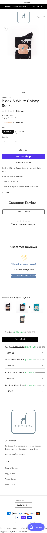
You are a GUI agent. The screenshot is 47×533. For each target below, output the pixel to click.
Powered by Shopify (30, 522)
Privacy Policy (10, 479)
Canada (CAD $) (22, 505)
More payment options (23, 162)
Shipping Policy (11, 473)
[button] (3, 17)
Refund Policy (10, 484)
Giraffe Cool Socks (20, 522)
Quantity (5, 137)
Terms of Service (11, 468)
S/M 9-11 (8, 132)
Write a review (23, 212)
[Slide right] (28, 92)
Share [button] (7, 192)
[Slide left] (18, 92)
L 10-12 (21, 132)
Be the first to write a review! (23, 276)
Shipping (4, 118)
